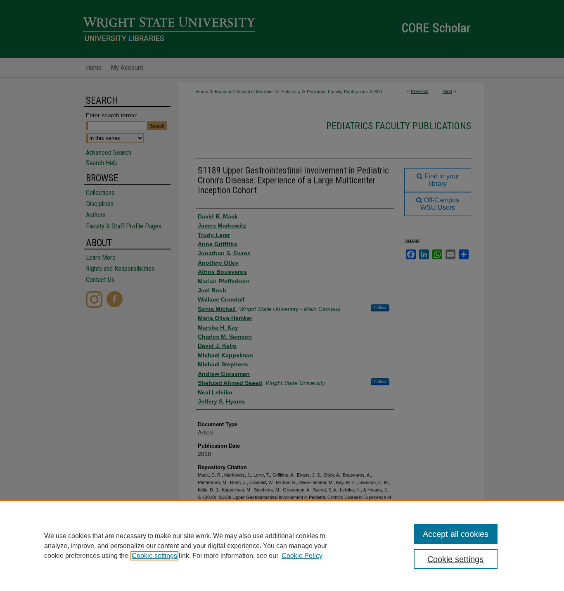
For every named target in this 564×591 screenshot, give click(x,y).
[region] (282, 545)
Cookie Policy (302, 555)
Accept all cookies (455, 534)
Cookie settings (154, 555)
